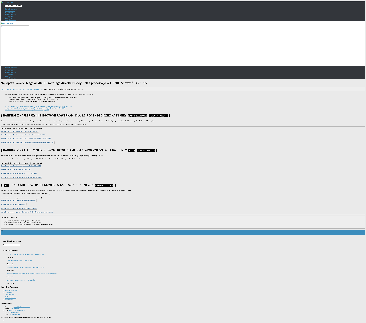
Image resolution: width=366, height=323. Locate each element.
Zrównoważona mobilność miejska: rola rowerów (20, 280)
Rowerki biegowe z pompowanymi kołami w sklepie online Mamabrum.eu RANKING (27, 212)
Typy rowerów (9, 16)
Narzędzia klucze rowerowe (22, 307)
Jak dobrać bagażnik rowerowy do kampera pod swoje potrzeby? (25, 254)
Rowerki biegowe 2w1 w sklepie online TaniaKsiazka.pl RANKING (21, 177)
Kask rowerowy (15, 309)
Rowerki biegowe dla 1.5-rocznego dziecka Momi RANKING (19, 131)
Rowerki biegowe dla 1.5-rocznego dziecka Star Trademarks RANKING (23, 135)
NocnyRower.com (7, 89)
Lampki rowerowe (13, 312)
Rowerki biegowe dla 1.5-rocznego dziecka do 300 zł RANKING (21, 166)
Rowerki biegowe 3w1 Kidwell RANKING (13, 204)
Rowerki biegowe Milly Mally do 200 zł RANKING (16, 170)
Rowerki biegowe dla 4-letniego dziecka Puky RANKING (18, 200)
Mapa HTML (8, 18)
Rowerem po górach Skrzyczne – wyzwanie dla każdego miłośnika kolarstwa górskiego (31, 274)
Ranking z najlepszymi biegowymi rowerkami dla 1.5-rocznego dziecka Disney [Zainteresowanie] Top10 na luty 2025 (38, 106)
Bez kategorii (8, 292)
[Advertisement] (183, 51)
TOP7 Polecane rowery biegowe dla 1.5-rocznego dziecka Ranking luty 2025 (27, 110)
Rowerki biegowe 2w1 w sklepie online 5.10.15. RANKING (19, 173)
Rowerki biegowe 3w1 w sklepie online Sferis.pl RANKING (19, 208)
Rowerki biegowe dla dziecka (34, 89)
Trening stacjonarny (10, 14)
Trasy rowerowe (9, 13)
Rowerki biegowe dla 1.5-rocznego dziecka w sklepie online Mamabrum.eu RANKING (27, 142)
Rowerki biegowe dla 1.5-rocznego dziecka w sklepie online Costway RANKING (26, 139)
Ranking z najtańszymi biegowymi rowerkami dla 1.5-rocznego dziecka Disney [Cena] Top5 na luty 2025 (35, 108)
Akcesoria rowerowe (11, 9)
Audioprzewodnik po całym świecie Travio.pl (19, 261)
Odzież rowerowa (10, 11)
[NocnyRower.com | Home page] (7, 2)
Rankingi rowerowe (10, 20)
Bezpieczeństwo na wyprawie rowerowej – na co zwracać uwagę (25, 267)
